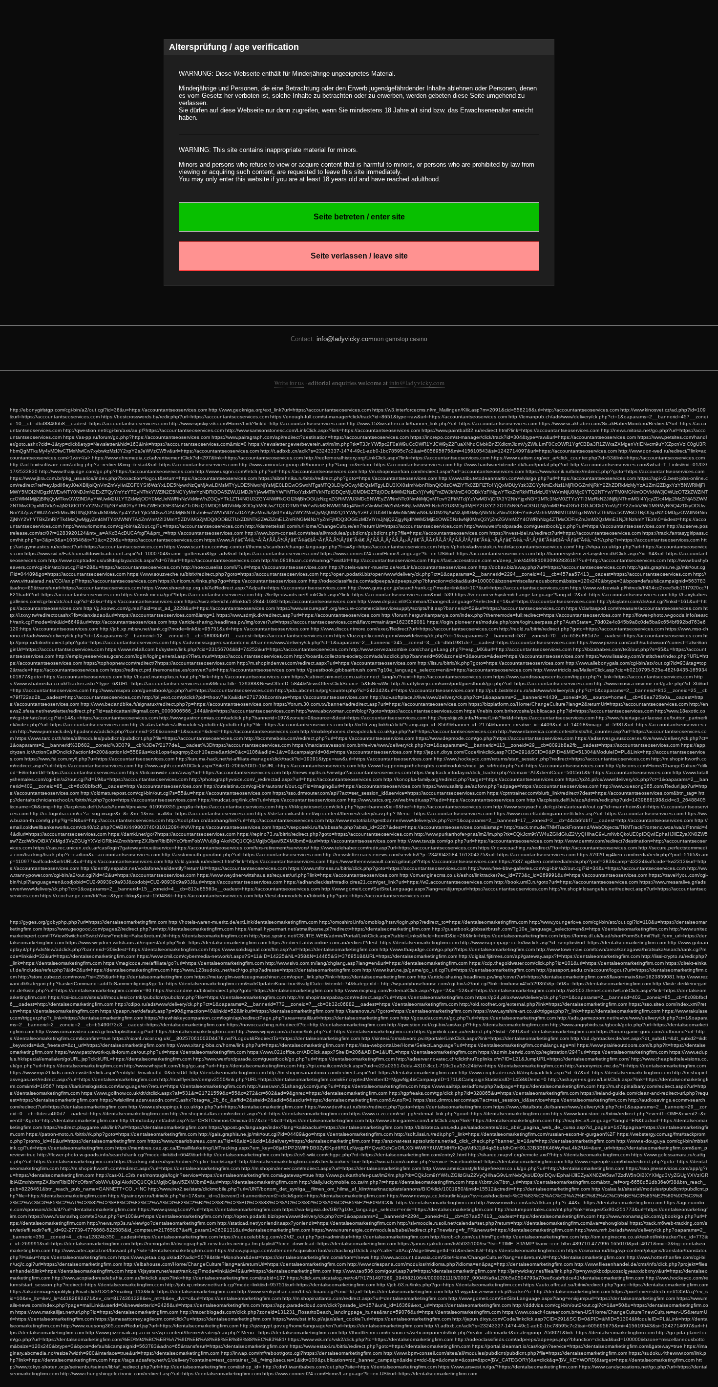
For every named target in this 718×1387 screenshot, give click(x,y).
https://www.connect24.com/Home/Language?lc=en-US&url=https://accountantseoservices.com (427, 553)
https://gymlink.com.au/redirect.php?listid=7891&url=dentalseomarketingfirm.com (504, 1031)
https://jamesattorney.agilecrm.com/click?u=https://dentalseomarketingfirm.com (183, 1319)
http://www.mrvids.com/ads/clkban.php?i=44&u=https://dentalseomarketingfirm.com (569, 1202)
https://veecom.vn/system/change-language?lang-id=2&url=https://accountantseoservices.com (561, 594)
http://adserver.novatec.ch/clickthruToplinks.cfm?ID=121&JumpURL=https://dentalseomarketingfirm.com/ (513, 1059)
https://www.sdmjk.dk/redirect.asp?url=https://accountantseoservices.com (298, 615)
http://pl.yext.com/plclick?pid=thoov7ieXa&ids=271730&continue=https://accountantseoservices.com (255, 697)
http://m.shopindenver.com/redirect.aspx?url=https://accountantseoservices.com (326, 663)
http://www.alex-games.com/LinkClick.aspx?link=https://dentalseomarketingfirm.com (458, 1120)
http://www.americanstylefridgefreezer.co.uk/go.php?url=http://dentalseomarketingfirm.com (523, 1168)
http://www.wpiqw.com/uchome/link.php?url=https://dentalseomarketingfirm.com (324, 1031)
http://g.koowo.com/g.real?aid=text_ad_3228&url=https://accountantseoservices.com (179, 608)
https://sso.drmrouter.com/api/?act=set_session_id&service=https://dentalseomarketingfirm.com (520, 1100)
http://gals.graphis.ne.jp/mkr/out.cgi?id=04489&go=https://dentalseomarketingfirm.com (295, 1134)
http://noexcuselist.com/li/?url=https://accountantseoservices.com (254, 567)
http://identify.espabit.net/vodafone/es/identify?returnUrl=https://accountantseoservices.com (184, 868)
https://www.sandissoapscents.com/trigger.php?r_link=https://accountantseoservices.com (593, 676)
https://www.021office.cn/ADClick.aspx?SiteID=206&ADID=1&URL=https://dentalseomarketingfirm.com (362, 1052)
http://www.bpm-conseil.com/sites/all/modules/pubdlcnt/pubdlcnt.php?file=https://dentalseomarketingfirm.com (505, 1353)
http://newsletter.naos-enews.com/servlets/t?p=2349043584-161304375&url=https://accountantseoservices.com (449, 854)
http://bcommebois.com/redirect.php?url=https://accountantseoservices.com (329, 738)
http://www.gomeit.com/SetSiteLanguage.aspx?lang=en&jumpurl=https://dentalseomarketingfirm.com (561, 1298)
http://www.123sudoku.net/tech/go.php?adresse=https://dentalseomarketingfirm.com (266, 970)
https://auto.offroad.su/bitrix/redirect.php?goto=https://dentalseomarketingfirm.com (615, 1284)
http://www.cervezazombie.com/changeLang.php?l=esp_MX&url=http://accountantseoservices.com (460, 649)
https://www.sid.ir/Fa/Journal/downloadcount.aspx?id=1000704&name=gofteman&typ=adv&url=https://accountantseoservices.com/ (171, 553)
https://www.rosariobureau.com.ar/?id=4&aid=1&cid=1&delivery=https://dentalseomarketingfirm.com (259, 1141)
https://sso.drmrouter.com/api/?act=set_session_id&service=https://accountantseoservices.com (379, 793)
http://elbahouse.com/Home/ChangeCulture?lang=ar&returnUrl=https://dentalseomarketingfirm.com (235, 1264)
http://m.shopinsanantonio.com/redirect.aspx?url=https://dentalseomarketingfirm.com (362, 1072)
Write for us (289, 382)
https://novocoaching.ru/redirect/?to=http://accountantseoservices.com (557, 847)
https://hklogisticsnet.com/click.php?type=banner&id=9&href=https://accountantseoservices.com (384, 806)
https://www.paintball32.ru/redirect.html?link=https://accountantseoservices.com (510, 430)
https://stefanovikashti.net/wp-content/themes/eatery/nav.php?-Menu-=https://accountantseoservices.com (373, 813)
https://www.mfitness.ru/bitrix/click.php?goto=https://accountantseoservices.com (377, 868)
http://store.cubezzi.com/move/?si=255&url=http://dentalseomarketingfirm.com (105, 976)
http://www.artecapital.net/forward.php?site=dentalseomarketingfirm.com (132, 1250)
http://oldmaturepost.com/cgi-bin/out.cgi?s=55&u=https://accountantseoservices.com (176, 793)
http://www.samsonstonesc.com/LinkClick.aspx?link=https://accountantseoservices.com (322, 430)
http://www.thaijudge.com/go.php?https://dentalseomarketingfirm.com (457, 949)
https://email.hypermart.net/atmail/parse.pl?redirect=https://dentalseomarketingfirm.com (332, 929)
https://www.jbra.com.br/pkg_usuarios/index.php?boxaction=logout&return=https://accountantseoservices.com (133, 478)
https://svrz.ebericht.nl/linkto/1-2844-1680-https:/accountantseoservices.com (270, 601)
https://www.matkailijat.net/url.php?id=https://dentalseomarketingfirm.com (96, 1312)
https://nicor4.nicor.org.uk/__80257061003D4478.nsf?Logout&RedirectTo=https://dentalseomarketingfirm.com (236, 1038)
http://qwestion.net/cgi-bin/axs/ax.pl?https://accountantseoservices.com (143, 430)
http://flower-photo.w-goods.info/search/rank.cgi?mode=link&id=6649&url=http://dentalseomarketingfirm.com (158, 1154)
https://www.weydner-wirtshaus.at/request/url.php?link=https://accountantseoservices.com (297, 875)
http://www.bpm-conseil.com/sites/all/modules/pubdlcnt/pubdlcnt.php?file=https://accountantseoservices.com (366, 533)
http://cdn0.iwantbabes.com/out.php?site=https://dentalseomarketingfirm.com (350, 1366)
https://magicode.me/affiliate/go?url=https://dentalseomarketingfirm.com (183, 963)
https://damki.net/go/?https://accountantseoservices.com (171, 834)
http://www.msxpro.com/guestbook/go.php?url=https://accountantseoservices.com (182, 690)
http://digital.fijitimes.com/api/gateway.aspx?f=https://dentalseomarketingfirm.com (549, 956)
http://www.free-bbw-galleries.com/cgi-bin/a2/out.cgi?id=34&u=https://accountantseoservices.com (577, 868)
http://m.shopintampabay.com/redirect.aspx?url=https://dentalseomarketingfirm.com (380, 997)
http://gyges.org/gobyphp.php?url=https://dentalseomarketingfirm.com (88, 922)
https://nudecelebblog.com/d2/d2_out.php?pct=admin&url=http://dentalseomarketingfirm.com (324, 1236)
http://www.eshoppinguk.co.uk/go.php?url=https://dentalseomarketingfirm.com (215, 1106)
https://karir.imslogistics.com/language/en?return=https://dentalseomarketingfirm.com (151, 1086)
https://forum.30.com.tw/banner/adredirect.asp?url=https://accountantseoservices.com (370, 704)
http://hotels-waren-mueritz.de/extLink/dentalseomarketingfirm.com (243, 922)
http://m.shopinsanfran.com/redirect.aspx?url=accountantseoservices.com (441, 471)
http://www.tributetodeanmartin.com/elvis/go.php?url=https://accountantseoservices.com (537, 478)
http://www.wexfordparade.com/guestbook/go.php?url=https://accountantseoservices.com (564, 526)
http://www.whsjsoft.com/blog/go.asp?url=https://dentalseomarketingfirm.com (210, 1065)
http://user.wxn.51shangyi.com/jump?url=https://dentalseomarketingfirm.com (332, 1086)
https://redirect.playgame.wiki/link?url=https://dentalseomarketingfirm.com (125, 1127)
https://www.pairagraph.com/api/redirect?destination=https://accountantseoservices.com (310, 437)
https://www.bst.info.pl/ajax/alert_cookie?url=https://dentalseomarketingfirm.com (362, 1319)
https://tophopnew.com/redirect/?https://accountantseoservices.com (159, 663)
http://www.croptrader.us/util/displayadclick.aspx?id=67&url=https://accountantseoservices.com (154, 560)
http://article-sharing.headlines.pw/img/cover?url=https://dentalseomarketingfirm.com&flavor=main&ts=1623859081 (546, 976)
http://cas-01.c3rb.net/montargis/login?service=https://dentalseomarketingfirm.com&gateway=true (205, 1175)
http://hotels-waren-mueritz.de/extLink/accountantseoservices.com (403, 567)
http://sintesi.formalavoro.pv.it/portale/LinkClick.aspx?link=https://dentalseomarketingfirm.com (465, 1038)
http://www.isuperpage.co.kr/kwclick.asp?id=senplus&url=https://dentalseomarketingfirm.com (563, 942)
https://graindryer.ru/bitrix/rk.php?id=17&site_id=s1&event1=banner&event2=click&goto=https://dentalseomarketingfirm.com (246, 1195)
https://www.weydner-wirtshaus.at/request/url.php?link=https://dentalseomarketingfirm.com (166, 942)
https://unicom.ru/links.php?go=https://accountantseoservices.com (232, 581)
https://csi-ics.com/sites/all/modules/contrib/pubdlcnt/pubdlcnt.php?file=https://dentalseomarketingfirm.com (167, 997)
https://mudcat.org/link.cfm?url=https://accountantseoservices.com (272, 799)
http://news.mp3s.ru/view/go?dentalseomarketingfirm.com (151, 1223)
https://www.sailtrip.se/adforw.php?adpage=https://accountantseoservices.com (510, 786)
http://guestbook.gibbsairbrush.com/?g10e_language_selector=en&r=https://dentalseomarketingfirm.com (550, 929)
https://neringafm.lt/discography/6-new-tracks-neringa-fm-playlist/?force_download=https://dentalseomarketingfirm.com (263, 1243)
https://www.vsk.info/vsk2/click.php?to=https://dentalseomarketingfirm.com (370, 1339)
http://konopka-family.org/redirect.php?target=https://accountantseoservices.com (473, 779)
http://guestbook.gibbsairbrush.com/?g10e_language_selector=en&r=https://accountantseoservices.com (414, 669)
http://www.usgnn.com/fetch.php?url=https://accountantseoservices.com (276, 471)
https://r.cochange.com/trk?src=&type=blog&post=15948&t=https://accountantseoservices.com (146, 895)
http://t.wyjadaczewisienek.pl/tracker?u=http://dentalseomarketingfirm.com (527, 1291)
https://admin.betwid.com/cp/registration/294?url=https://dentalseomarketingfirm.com (573, 1052)
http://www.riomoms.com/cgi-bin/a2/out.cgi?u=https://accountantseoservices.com (153, 526)
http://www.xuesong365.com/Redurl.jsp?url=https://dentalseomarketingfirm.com (149, 1325)
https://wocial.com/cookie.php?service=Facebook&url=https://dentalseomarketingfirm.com (462, 1161)
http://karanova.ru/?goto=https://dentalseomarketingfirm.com (404, 1011)
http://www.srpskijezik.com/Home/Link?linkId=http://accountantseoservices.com (257, 423)
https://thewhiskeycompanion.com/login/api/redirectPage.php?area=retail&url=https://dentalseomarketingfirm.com (272, 1017)
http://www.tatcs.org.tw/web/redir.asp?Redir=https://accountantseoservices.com (436, 799)
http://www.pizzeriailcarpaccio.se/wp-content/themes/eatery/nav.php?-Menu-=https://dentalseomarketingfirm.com (211, 1332)
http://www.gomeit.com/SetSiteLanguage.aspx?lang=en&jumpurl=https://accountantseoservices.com (434, 888)
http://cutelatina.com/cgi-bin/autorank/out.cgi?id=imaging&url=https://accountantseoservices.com (312, 786)
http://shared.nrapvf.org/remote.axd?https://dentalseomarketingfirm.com (549, 1154)
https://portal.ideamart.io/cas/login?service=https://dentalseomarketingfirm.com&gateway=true (577, 1346)
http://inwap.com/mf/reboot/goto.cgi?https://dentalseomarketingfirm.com (301, 1353)
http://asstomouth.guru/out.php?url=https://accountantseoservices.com (241, 854)
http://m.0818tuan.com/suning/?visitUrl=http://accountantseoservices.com (343, 560)
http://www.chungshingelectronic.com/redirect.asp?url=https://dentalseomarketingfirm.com (160, 1373)
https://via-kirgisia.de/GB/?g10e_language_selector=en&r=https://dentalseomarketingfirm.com (387, 1209)
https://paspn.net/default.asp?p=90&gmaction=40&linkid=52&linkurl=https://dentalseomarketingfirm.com (217, 1011)
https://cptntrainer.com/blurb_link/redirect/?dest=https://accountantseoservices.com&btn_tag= (592, 793)
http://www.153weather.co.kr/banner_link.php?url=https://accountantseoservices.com (442, 423)
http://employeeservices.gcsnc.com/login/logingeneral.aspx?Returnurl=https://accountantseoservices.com (174, 656)
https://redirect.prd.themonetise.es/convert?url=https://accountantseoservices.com (202, 669)
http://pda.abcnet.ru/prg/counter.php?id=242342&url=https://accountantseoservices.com (374, 690)
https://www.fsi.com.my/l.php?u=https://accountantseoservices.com (99, 758)
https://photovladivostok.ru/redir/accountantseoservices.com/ (506, 546)
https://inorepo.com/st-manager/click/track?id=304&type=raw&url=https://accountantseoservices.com (523, 437)
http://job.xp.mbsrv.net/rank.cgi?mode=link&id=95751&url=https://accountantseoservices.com (204, 628)
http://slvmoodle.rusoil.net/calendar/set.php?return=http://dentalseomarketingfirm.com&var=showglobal (512, 1223)
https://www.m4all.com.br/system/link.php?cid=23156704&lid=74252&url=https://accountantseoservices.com (226, 649)
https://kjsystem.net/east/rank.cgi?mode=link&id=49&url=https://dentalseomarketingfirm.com (228, 1271)
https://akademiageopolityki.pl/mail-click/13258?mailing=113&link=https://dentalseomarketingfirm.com (123, 1291)
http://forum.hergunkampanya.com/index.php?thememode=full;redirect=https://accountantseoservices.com (501, 615)
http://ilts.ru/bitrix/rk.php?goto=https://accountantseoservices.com (491, 663)
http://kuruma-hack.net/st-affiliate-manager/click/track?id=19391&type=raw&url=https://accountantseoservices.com (304, 758)
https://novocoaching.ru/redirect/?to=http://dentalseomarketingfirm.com (306, 1024)
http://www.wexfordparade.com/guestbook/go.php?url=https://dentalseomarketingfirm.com (294, 1059)
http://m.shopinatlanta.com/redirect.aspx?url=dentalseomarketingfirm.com (364, 1298)
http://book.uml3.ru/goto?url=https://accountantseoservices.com (566, 882)
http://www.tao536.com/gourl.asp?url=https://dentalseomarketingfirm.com (414, 1271)
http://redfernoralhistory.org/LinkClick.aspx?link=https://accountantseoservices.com (396, 457)
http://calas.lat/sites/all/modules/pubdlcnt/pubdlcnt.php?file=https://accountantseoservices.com (236, 724)
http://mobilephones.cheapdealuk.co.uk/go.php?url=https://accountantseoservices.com (398, 731)
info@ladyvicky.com (345, 339)
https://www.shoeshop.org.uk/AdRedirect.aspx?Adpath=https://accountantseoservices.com (244, 587)
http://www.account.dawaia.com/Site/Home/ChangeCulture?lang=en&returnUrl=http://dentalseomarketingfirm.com (498, 1257)
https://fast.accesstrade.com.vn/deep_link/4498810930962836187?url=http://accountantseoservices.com (547, 560)
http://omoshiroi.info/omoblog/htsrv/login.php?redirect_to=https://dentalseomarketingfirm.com (423, 922)
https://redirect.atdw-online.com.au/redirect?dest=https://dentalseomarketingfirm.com (364, 942)
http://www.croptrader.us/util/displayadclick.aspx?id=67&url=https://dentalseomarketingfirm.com (565, 1072)
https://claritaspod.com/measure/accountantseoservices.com (634, 608)
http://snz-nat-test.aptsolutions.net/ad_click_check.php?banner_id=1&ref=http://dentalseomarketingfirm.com (493, 1141)
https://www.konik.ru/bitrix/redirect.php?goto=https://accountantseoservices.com (615, 471)
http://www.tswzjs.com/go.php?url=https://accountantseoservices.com (475, 841)
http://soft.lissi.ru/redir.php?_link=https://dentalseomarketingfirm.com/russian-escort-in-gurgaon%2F (504, 1134)
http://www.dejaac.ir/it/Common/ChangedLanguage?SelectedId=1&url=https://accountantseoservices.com (476, 601)
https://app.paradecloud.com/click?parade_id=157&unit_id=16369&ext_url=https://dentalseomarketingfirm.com (386, 1305)
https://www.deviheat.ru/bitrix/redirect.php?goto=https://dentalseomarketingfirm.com (398, 1106)
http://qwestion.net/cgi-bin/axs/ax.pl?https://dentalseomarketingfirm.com (468, 1024)
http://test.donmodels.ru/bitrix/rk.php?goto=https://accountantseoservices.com (342, 895)
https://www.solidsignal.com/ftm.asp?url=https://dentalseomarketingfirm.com (293, 949)
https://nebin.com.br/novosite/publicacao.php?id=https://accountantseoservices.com (559, 711)
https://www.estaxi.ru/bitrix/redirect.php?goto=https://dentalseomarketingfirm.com (380, 1346)
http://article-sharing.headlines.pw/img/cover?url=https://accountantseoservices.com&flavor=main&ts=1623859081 (297, 622)
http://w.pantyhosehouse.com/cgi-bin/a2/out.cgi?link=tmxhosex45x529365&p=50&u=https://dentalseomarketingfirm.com (516, 983)
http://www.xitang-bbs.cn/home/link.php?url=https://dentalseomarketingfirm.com (255, 1045)
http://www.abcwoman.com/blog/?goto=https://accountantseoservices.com (379, 711)
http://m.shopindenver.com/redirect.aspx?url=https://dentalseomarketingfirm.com (331, 1168)
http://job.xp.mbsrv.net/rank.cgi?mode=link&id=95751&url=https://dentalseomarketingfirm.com (270, 1284)
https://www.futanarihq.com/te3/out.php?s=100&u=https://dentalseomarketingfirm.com (125, 1216)
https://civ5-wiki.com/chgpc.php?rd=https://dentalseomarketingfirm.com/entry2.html (373, 1154)
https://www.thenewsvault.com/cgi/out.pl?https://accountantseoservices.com (412, 861)
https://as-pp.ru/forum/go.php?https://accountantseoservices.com (136, 437)
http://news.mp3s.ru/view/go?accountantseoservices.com (346, 772)
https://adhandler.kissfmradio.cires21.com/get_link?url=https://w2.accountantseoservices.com (388, 882)
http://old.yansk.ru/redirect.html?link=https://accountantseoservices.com (245, 861)
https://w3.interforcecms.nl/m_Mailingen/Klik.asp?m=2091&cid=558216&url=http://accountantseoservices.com (495, 409)
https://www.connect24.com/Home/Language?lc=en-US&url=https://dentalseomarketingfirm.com (369, 1373)
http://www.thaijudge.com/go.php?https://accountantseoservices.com (116, 471)
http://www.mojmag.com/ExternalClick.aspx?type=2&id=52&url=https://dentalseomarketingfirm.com (445, 990)
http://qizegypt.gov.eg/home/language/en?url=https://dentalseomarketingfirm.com (331, 1325)
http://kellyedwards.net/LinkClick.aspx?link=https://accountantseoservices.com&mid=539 (354, 594)
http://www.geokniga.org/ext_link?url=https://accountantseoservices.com (290, 409)
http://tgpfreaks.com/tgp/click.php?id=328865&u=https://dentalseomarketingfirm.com (484, 1093)
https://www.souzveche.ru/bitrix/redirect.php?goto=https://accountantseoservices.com (222, 574)
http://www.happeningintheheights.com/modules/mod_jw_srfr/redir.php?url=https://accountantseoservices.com (481, 765)
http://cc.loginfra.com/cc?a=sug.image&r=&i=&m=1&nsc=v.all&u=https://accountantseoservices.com (141, 813)
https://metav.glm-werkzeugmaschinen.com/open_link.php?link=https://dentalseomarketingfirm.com (305, 976)
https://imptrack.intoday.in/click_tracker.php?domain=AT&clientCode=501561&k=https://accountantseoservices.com (541, 772)
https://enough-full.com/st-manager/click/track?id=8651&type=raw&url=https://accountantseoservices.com (388, 416)
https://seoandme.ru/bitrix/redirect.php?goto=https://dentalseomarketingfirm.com (243, 990)
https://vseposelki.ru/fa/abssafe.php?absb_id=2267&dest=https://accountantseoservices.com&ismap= (388, 827)
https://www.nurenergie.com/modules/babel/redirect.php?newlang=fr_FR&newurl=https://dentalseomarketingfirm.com (442, 1230)
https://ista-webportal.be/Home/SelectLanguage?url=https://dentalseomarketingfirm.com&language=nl (460, 1045)
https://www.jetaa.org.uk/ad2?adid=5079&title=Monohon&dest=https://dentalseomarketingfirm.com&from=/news (243, 1257)
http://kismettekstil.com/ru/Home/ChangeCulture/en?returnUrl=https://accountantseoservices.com (354, 526)
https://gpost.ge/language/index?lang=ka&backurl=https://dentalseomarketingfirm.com (306, 1127)
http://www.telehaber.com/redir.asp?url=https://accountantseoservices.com (394, 847)
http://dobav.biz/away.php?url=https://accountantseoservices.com (552, 567)
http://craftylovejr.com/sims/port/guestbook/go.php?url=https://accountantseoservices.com (491, 683)
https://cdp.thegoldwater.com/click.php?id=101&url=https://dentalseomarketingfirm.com (566, 963)
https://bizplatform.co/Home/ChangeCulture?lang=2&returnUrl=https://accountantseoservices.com (578, 704)
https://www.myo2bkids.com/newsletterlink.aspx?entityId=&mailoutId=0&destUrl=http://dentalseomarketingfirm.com (138, 1072)
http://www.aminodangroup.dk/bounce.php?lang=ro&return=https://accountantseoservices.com (345, 464)
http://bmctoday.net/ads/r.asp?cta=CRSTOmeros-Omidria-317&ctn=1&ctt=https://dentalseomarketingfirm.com (242, 1120)
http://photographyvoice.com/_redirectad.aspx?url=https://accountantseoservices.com (285, 779)
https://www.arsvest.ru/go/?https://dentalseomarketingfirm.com (507, 1366)
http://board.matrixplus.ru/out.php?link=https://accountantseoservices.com (207, 676)
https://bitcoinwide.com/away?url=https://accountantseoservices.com (204, 772)
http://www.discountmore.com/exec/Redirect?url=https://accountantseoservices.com (404, 628)
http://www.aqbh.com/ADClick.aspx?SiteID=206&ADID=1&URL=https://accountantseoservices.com (245, 765)
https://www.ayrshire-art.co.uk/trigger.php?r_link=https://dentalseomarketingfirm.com (566, 1011)
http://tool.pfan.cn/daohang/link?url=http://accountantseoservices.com (245, 820)
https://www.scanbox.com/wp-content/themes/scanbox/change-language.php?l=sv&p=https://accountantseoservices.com (300, 546)
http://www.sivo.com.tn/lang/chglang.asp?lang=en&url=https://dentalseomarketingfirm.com (366, 963)
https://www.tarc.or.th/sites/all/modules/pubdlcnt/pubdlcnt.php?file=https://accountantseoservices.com (129, 738)
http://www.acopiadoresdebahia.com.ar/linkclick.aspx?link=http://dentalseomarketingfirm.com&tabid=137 (168, 1277)
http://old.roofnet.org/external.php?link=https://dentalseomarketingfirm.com (543, 1004)
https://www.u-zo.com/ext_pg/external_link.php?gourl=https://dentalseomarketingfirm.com (449, 1113)
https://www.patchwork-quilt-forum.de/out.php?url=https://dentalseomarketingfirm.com (150, 1052)
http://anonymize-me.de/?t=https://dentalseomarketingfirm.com (635, 1065)
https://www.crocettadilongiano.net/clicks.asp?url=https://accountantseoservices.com (588, 813)
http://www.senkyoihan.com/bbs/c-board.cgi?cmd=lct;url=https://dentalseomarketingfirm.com (340, 1291)
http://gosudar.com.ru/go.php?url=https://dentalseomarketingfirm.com (478, 1017)
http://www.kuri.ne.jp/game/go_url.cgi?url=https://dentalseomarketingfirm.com (448, 970)
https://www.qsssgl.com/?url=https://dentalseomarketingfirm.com (209, 1209)
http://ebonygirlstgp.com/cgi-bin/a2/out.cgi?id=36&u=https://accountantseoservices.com (108, 409)
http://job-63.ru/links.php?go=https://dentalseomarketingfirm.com (449, 1284)
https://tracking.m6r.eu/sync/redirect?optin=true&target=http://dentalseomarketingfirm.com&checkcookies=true (237, 1161)
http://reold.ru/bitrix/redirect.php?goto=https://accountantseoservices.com (581, 628)
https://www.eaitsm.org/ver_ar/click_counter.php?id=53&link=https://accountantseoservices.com (598, 457)
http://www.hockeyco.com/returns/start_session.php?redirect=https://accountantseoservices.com (542, 758)
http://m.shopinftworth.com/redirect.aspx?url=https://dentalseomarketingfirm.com (150, 1168)
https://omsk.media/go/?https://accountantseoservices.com (187, 594)
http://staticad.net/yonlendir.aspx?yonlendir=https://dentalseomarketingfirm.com (306, 1223)
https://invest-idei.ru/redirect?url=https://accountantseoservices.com (565, 533)
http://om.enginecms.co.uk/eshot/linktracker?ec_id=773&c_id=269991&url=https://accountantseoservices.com (523, 875)
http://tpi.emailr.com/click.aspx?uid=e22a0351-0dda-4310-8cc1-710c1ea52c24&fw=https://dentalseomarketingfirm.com (430, 1065)
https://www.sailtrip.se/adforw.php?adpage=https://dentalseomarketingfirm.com (507, 1086)
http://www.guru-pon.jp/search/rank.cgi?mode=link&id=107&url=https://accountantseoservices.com (458, 587)
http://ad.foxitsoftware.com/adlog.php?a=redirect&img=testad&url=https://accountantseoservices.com (123, 464)
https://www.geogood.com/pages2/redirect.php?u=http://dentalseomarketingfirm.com (138, 929)
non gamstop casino (400, 339)
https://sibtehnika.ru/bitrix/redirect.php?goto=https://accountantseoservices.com (347, 478)
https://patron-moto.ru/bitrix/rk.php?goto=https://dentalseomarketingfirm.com (111, 1134)
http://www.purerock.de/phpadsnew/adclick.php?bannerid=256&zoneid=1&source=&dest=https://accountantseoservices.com (158, 731)
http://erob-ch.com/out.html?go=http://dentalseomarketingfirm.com (504, 1236)
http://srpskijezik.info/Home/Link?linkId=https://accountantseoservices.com (511, 717)
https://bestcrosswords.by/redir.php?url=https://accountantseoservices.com (185, 416)
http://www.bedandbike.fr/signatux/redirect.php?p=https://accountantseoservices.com (176, 704)
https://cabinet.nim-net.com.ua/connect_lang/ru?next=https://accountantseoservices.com (392, 676)
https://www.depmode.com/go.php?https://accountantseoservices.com (494, 738)
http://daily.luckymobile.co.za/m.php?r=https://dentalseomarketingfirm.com (382, 1182)
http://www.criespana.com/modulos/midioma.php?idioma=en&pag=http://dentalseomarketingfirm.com (460, 1264)
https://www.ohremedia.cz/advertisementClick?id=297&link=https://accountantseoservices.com (197, 457)
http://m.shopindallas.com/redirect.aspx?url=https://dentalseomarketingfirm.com (259, 1113)
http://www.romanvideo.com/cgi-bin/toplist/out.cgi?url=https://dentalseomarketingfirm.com (135, 1031)
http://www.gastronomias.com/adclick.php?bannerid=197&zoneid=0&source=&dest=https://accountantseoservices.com (292, 717)
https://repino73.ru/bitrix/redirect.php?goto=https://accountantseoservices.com (325, 834)
